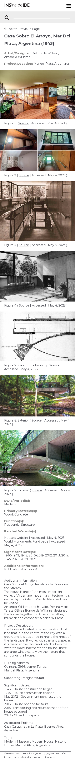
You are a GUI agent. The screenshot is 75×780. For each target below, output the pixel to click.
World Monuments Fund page (26, 541)
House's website (16, 538)
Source (23, 123)
